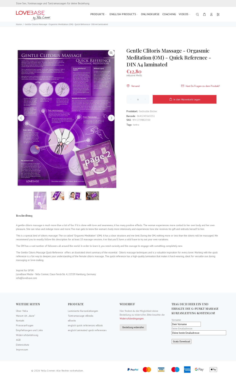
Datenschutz (22, 344)
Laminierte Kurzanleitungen (83, 310)
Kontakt (20, 320)
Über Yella (22, 310)
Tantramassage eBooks (80, 315)
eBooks (72, 320)
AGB (18, 339)
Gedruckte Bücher (148, 111)
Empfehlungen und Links (29, 330)
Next (111, 118)
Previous (21, 118)
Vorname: (176, 319)
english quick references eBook (85, 325)
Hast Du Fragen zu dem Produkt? (203, 86)
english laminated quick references (87, 330)
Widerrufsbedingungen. (132, 318)
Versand (135, 86)
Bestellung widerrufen (133, 327)
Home (19, 24)
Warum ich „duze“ (25, 315)
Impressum (22, 349)
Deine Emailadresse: (182, 328)
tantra (136, 124)
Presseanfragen (25, 325)
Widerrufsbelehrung (27, 335)
